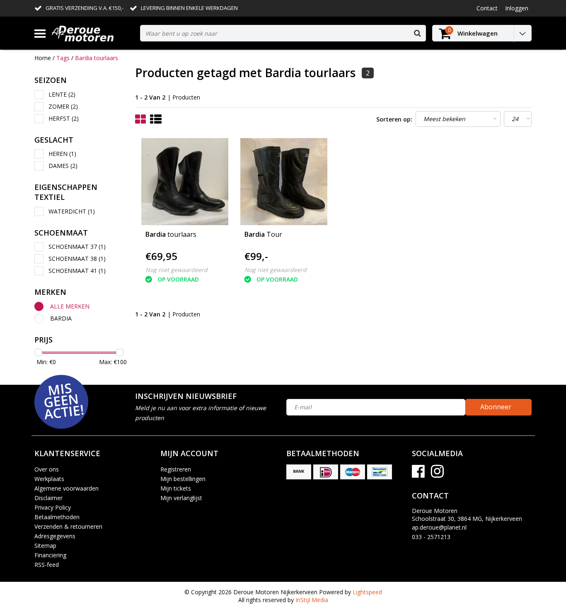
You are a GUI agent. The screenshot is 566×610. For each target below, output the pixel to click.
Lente (61, 94)
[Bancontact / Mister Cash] (379, 471)
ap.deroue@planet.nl (439, 527)
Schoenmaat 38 (77, 258)
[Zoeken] (417, 33)
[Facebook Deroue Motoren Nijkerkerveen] (418, 474)
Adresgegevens (54, 536)
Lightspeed (367, 592)
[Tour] (283, 181)
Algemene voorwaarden (66, 488)
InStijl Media (311, 600)
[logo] (93, 33)
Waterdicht (71, 211)
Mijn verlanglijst (181, 498)
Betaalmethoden (57, 517)
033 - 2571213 (431, 537)
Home (42, 58)
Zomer (63, 106)
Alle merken (69, 306)
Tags (63, 58)
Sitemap (45, 545)
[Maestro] (352, 471)
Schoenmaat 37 (77, 246)
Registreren (175, 469)
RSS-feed (46, 565)
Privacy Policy (52, 507)
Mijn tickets (175, 488)
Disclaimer (48, 498)
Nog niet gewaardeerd (176, 270)
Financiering (50, 555)
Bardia (61, 318)
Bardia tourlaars (96, 58)
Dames (62, 166)
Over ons (46, 469)
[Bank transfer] (298, 471)
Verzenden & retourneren (68, 526)
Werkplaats (49, 479)
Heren (62, 154)
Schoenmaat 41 (77, 271)
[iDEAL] (325, 471)
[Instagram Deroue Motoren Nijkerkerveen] (437, 474)
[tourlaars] (184, 181)
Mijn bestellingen (183, 479)
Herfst (63, 118)
